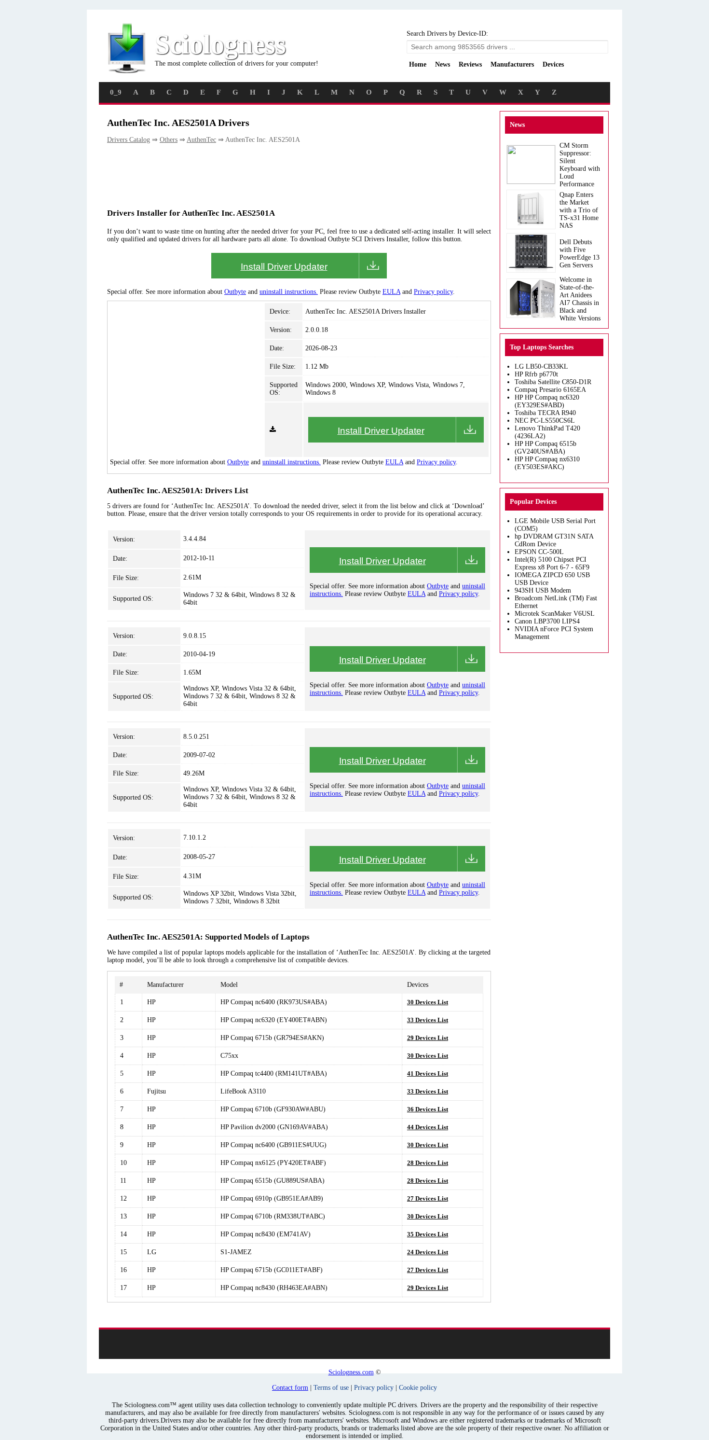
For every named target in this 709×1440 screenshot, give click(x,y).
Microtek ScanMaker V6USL (555, 613)
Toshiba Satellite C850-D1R (553, 382)
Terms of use (331, 1387)
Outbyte (235, 291)
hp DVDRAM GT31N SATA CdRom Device (554, 540)
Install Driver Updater (284, 267)
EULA (391, 291)
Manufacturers (512, 64)
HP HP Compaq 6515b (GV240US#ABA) (545, 447)
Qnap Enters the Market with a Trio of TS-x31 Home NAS (579, 210)
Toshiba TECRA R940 (545, 412)
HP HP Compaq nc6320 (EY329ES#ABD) (547, 401)
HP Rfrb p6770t (536, 374)
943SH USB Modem (543, 590)
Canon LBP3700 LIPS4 (547, 621)
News (442, 64)
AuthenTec (201, 139)
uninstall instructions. (288, 291)
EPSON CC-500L (539, 551)
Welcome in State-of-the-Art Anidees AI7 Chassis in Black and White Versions (579, 299)
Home (417, 64)
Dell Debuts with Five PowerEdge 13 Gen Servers (579, 253)
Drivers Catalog (128, 139)
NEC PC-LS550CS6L (545, 420)
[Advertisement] (282, 175)
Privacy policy (433, 291)
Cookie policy (418, 1387)
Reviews (470, 64)
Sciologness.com (351, 1372)
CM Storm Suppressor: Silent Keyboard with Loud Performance (579, 165)
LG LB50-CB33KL (541, 366)
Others (168, 139)
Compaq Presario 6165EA (550, 389)
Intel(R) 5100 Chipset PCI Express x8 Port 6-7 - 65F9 (552, 563)
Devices (553, 64)
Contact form (290, 1387)
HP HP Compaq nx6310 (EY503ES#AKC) (547, 463)
